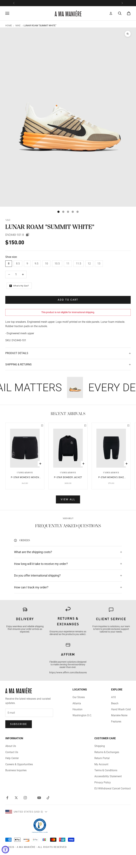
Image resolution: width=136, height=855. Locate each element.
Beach (114, 703)
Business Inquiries (16, 770)
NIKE (18, 25)
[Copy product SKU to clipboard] (28, 235)
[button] (42, 425)
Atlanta (76, 703)
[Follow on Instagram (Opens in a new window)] (25, 798)
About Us (10, 746)
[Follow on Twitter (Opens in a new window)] (16, 798)
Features (116, 721)
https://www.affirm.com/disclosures (68, 672)
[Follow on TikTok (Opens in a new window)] (48, 798)
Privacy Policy (102, 782)
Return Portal (102, 758)
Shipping (99, 746)
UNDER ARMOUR (25, 473)
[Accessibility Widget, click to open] (5, 849)
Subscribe (18, 724)
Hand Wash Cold (121, 709)
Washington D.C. (82, 715)
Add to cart (68, 299)
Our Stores (78, 697)
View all (68, 499)
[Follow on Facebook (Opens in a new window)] (7, 798)
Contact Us (11, 752)
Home (8, 25)
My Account (101, 764)
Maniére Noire (119, 715)
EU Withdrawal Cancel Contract (112, 788)
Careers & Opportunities (19, 764)
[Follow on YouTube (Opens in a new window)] (39, 798)
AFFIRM (68, 654)
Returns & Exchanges (106, 752)
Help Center (12, 758)
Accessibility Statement (108, 776)
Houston (77, 709)
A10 (113, 697)
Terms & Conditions (105, 770)
